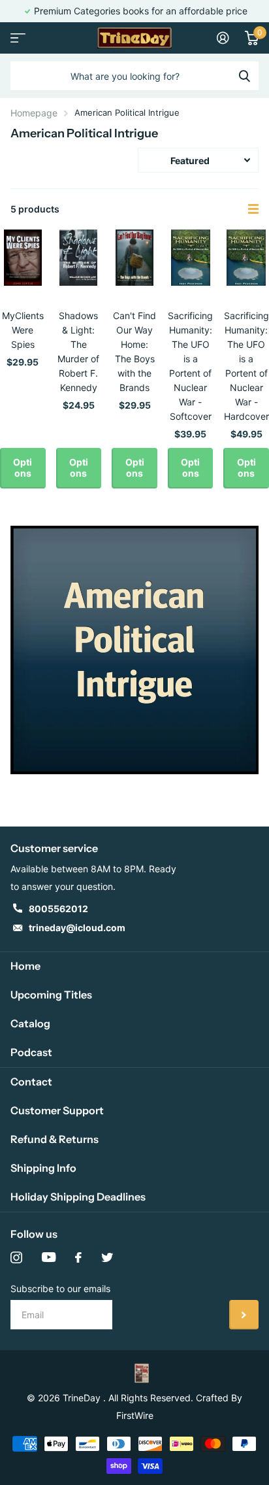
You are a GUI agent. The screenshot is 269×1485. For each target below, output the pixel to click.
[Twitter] (107, 1257)
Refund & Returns (54, 1139)
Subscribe (244, 1314)
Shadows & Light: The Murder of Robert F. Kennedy (78, 351)
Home (25, 965)
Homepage (33, 112)
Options (22, 467)
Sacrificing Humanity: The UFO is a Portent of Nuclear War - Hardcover (246, 366)
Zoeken (244, 75)
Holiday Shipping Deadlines (78, 1196)
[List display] (253, 209)
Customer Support (57, 1110)
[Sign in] (223, 38)
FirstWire (134, 1415)
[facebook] (78, 1257)
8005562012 (58, 908)
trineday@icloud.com (77, 927)
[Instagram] (16, 1257)
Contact (31, 1081)
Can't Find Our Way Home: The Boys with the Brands (134, 351)
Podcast (31, 1052)
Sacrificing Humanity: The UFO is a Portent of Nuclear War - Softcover (190, 366)
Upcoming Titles (51, 994)
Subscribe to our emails (60, 1288)
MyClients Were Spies (23, 330)
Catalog (30, 1023)
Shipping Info (43, 1167)
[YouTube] (48, 1257)
